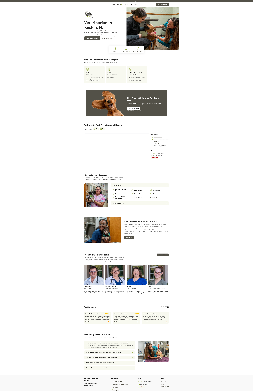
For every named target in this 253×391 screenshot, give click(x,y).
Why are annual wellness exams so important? (100, 362)
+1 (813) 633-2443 (117, 382)
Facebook (115, 387)
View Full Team (163, 255)
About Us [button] (125, 4)
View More (129, 237)
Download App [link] (165, 386)
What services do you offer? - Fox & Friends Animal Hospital (103, 352)
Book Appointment (162, 4)
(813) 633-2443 (108, 38)
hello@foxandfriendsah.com (120, 384)
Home (113, 4)
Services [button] (119, 4)
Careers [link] (163, 384)
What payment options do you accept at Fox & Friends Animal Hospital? (107, 343)
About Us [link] (163, 381)
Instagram (116, 390)
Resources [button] (133, 4)
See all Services (153, 197)
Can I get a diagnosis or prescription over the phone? (101, 357)
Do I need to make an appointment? (96, 368)
